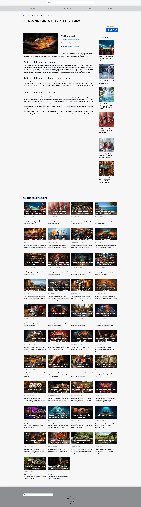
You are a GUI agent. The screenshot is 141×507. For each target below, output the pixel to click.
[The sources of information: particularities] (82, 336)
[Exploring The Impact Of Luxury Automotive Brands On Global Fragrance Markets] (106, 168)
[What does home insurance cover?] (35, 336)
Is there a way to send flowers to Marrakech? (59, 441)
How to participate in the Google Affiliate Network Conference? (58, 341)
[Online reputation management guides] (59, 234)
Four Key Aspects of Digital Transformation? (106, 390)
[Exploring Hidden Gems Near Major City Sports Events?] (106, 48)
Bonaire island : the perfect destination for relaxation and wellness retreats (106, 213)
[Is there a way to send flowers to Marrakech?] (59, 438)
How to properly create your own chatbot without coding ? (58, 416)
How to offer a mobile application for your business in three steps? (35, 366)
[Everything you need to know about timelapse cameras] (59, 285)
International (68, 8)
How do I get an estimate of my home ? (82, 314)
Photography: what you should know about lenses (82, 237)
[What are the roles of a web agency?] (106, 310)
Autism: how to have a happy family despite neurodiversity (58, 263)
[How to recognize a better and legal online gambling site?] (35, 234)
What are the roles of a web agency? (106, 314)
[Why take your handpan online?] (35, 260)
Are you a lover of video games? (35, 390)
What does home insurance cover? (35, 339)
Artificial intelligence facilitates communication (75, 43)
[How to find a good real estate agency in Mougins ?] (35, 285)
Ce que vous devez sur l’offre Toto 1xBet (82, 263)
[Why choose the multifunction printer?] (82, 361)
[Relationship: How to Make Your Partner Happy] (59, 361)
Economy (32, 8)
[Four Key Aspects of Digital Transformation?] (106, 387)
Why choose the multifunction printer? (82, 365)
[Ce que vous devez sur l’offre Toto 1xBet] (82, 260)
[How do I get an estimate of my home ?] (82, 310)
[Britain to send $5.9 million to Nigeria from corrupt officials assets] (59, 463)
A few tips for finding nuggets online (82, 390)
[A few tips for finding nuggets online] (82, 387)
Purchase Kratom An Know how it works (35, 467)
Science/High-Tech (90, 8)
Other (110, 8)
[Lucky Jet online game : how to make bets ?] (106, 234)
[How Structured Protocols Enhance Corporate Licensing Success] (106, 71)
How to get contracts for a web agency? (82, 416)
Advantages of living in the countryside (106, 441)
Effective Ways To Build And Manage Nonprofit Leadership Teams (106, 156)
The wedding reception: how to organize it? (106, 365)
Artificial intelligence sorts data (71, 40)
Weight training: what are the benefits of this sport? (106, 339)
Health (49, 8)
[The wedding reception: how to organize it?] (106, 361)
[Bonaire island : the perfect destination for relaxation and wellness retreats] (106, 209)
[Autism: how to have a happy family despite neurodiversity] (59, 260)
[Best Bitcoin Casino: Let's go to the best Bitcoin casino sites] (106, 260)
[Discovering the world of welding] (35, 438)
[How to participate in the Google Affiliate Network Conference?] (59, 336)
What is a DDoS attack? (58, 313)
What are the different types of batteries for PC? (82, 288)
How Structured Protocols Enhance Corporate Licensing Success (106, 82)
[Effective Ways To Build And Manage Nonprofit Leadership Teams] (106, 145)
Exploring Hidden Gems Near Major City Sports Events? (106, 58)
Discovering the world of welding (35, 441)
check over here (52, 67)
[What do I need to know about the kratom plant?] (82, 438)
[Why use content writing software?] (106, 285)
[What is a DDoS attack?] (59, 310)
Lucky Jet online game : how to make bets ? (106, 237)
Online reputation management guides (58, 237)
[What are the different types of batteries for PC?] (82, 285)
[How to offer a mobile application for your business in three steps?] (35, 361)
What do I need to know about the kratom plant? (82, 441)
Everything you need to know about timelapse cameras (58, 288)
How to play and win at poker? (35, 314)
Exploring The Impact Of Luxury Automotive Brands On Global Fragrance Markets (106, 180)
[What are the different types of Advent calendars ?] (82, 209)
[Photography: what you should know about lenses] (82, 234)
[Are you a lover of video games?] (35, 387)
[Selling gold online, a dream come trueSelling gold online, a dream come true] (59, 387)
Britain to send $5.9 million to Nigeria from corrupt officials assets (58, 468)
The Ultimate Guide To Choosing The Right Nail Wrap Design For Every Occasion (106, 131)
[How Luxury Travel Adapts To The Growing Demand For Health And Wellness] (106, 95)
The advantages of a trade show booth (35, 416)
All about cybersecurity (106, 415)
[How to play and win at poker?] (35, 310)
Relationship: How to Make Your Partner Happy (58, 365)
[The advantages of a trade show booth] (35, 412)
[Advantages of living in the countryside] (106, 438)
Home (24, 16)
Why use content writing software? (106, 288)
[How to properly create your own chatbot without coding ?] (59, 412)
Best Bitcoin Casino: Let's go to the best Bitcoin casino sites (106, 264)
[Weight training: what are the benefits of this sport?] (106, 336)
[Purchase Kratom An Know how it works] (35, 463)
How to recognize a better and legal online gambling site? (35, 239)
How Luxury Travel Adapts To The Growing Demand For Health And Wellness (106, 106)
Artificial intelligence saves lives (71, 46)
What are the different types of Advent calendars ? (82, 212)
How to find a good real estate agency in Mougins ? (35, 288)
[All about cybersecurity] (106, 412)
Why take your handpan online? (35, 263)
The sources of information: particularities (82, 339)
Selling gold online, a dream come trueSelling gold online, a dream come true (58, 392)
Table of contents (69, 36)
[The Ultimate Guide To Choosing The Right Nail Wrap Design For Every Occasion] (106, 120)
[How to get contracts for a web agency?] (82, 412)
